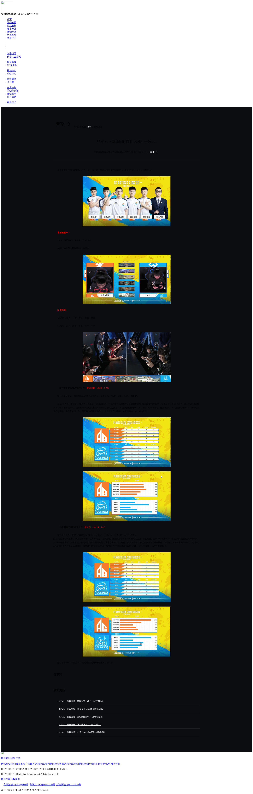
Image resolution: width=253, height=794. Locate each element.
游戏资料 (11, 25)
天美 (18, 758)
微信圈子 (11, 93)
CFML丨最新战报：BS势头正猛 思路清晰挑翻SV (81, 709)
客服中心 (11, 38)
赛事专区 (11, 28)
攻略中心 (11, 73)
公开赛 (10, 82)
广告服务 (30, 764)
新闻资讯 (11, 22)
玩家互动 (11, 35)
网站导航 (115, 764)
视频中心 (11, 70)
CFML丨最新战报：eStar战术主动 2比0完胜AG (80, 725)
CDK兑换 (12, 65)
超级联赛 (11, 79)
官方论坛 (11, 87)
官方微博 (11, 97)
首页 (9, 19)
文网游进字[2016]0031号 (16, 784)
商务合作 (98, 764)
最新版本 (11, 62)
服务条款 (20, 764)
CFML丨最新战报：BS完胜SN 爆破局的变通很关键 (82, 732)
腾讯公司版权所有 (10, 779)
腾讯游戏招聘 (42, 764)
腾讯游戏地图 (71, 764)
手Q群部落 (12, 90)
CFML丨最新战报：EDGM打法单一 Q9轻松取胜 (80, 717)
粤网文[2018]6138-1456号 (42, 784)
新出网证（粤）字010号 (68, 784)
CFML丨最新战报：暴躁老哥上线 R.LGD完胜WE (81, 701)
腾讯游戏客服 (57, 764)
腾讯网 (106, 764)
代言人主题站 (14, 56)
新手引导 (11, 53)
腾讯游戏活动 (86, 764)
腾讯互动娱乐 (8, 758)
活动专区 (11, 31)
